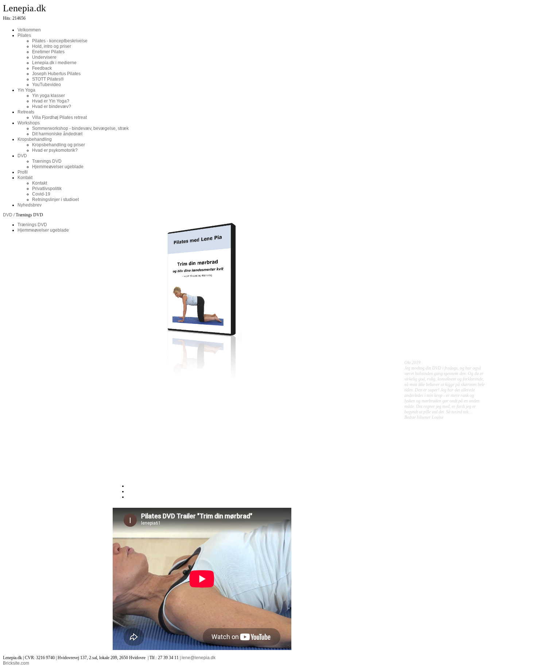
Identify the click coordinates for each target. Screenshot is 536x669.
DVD (7, 214)
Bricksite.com (16, 663)
